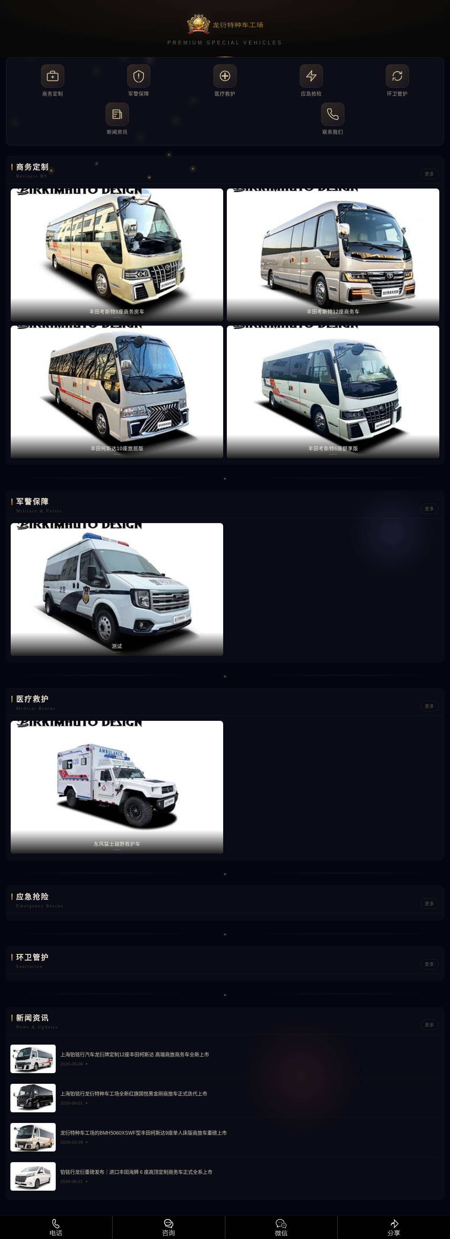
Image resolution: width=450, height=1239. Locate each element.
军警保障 (138, 93)
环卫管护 (397, 93)
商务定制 (52, 93)
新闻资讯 (117, 132)
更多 (429, 173)
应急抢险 (311, 93)
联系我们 (332, 132)
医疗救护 (225, 93)
